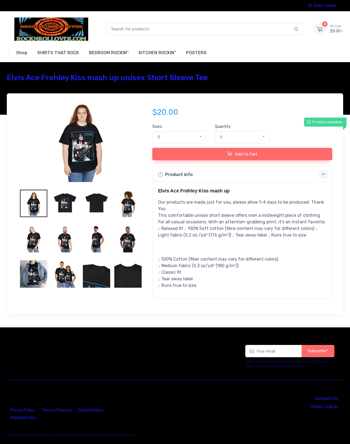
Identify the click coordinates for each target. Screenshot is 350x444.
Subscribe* (318, 350)
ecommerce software (31, 435)
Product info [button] (179, 174)
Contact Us (326, 398)
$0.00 (335, 28)
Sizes (157, 126)
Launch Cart (81, 435)
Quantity (223, 126)
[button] (179, 137)
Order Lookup (325, 5)
